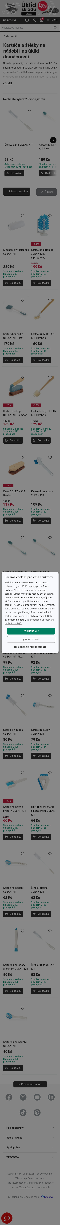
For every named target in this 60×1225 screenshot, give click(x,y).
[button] (30, 647)
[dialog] (29, 612)
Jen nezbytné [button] (31, 639)
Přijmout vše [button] (31, 631)
